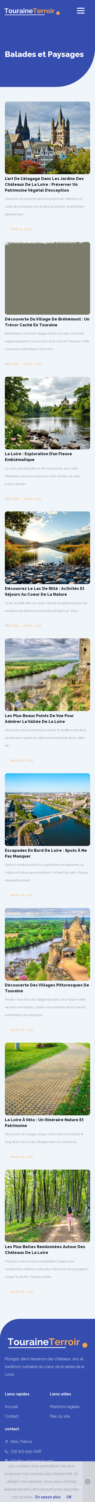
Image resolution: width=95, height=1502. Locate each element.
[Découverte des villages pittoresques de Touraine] (47, 944)
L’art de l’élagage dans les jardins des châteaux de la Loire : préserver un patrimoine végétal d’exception (44, 184)
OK (69, 1497)
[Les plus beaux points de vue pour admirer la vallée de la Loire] (47, 674)
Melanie (12, 364)
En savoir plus (48, 1497)
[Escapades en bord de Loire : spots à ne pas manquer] (47, 809)
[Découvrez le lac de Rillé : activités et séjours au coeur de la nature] (47, 547)
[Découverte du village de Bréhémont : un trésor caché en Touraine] (47, 278)
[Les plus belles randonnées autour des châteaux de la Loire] (47, 1206)
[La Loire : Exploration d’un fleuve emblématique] (47, 413)
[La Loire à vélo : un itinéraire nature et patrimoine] (47, 1079)
